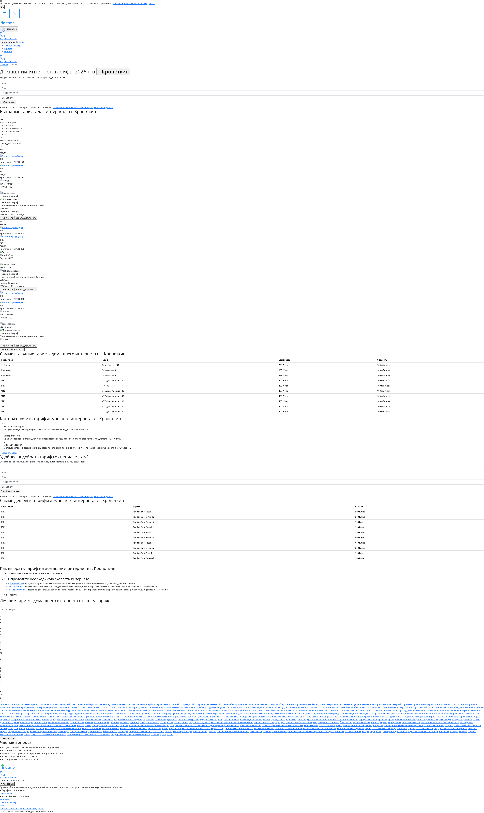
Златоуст (454, 731)
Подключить (7, 217)
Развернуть (12, 594)
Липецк (229, 713)
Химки (376, 716)
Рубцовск (239, 704)
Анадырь (115, 734)
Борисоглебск (57, 707)
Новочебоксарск (149, 725)
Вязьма (443, 728)
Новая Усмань (78, 707)
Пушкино (266, 716)
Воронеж (4, 704)
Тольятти (458, 725)
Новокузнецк (156, 710)
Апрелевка (247, 713)
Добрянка (301, 719)
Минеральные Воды (79, 731)
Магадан (237, 713)
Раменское (277, 716)
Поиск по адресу (12, 45)
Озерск (402, 707)
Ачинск (387, 710)
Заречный (265, 719)
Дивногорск (397, 710)
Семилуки (126, 707)
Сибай (185, 722)
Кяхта (214, 722)
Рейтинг (8, 51)
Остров (37, 722)
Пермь (159, 704)
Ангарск (227, 707)
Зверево (235, 725)
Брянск (416, 704)
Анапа (280, 710)
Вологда (34, 707)
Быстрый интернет (9, 140)
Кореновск (332, 710)
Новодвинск (319, 704)
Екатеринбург (16, 704)
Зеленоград (431, 713)
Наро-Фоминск (180, 716)
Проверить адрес (8, 452)
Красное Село (120, 713)
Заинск (455, 722)
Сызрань (449, 725)
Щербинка (409, 716)
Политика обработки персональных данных (22, 808)
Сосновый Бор (199, 713)
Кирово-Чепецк (242, 710)
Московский (157, 716)
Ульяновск (402, 731)
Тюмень (123, 704)
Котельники (24, 716)
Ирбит (239, 728)
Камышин (5, 707)
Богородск (47, 719)
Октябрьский (166, 722)
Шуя (220, 707)
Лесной (320, 728)
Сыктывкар (299, 722)
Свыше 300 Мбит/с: (17, 589)
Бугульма (439, 722)
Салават (178, 722)
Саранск (366, 722)
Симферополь (325, 722)
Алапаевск (142, 728)
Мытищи (167, 716)
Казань (27, 704)
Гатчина (109, 713)
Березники (291, 719)
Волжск (335, 722)
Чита (163, 707)
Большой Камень (403, 719)
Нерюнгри (385, 722)
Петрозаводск (270, 722)
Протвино (257, 716)
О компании (6, 793)
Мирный (308, 704)
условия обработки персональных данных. (134, 3)
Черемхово (333, 707)
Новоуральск (357, 728)
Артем (391, 719)
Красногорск (53, 716)
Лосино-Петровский (109, 716)
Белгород (376, 704)
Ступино (351, 716)
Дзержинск (68, 719)
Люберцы (136, 716)
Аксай (178, 725)
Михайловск (330, 728)
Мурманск (5, 719)
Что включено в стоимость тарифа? (20, 756)
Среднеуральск (415, 728)
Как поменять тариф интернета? (18, 750)
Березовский (60, 710)
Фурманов (212, 707)
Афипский (298, 710)
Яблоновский (62, 722)
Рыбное (347, 725)
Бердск (141, 719)
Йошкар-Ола (346, 722)
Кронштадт (133, 713)
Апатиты (441, 716)
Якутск (393, 722)
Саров (114, 719)
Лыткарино (125, 716)
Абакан (104, 725)
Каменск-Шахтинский (250, 725)
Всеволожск (91, 713)
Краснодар (36, 704)
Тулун (284, 707)
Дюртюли (114, 722)
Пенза (282, 719)
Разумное (386, 704)
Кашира (460, 713)
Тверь (181, 731)
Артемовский (154, 728)
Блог (2, 805)
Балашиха (258, 713)
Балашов (40, 728)
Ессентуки (24, 731)
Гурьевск (363, 707)
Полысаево (179, 710)
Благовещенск (262, 704)
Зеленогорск (433, 710)
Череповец (44, 707)
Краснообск (160, 719)
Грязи (217, 713)
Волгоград (451, 704)
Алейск (178, 704)
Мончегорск (473, 716)
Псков (44, 722)
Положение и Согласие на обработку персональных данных (83, 107)
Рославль (452, 728)
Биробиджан (138, 707)
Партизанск (466, 719)
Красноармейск (38, 716)
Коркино (472, 731)
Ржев (175, 731)
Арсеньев (382, 719)
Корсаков (95, 728)
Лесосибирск (452, 710)
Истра (453, 713)
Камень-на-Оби (213, 704)
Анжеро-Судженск (37, 710)
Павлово (106, 719)
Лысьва (331, 719)
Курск (72, 713)
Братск (234, 707)
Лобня (95, 716)
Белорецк (98, 722)
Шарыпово (30, 713)
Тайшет (277, 707)
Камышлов (268, 728)
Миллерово (283, 725)
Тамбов (168, 731)
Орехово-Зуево (214, 716)
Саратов (77, 728)
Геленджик (321, 710)
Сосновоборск (17, 713)
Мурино (157, 713)
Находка (456, 719)
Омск (185, 719)
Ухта (315, 722)
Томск (196, 731)
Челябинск (90, 734)
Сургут (331, 731)
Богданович (188, 728)
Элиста (249, 722)
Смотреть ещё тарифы (12, 349)
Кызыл (63, 725)
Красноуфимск (308, 728)
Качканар (279, 728)
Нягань (324, 731)
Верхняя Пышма (202, 728)
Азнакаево (415, 722)
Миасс (27, 734)
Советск (432, 707)
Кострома (264, 710)
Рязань (166, 704)
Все (1, 119)
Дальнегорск (432, 719)
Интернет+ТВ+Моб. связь (12, 128)
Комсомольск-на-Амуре (426, 731)
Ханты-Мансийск (353, 731)
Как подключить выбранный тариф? (20, 759)
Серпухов (310, 716)
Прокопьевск (192, 710)
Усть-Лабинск (377, 710)
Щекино (267, 731)
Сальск (322, 725)
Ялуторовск (375, 731)
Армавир (287, 710)
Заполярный (452, 716)
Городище (472, 704)
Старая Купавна (339, 716)
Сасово (361, 725)
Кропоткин (11, 29)
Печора (290, 722)
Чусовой (373, 719)
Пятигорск (123, 731)
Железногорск (420, 710)
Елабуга (448, 722)
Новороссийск (357, 710)
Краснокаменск (152, 707)
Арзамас (28, 719)
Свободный (275, 704)
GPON (3, 134)
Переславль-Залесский (131, 734)
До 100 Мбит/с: (15, 583)
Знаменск (366, 704)
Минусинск (465, 710)
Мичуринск (147, 731)
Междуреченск (135, 710)
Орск (236, 719)
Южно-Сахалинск (128, 728)
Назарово (476, 710)
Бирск (106, 722)
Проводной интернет (10, 143)
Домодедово (358, 713)
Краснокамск (313, 719)
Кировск (463, 716)
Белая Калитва (196, 725)
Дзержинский (320, 713)
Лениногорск (6, 725)
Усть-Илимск (312, 707)
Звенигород (419, 713)
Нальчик (241, 722)
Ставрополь (135, 731)
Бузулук (203, 719)
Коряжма (299, 704)
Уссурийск (14, 722)
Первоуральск (372, 728)
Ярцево (3, 731)
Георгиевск (13, 731)
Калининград (374, 707)
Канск (443, 710)
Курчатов (79, 713)
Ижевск (80, 725)
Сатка (41, 734)
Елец (222, 713)
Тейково (203, 707)
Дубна (368, 713)
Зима (241, 707)
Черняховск (442, 707)
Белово (50, 710)
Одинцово (202, 716)
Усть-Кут (323, 707)
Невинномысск (110, 731)
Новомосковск (233, 731)
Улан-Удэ (221, 722)
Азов (172, 725)
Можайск (145, 716)
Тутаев (163, 734)
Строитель (407, 704)
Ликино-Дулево (84, 716)
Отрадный (425, 725)
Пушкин (175, 713)
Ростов (146, 734)
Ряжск (354, 725)
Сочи (367, 710)
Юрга (208, 710)
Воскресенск (288, 713)
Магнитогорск (16, 734)
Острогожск (106, 707)
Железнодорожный (392, 713)
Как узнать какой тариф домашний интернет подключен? (30, 747)
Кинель (387, 725)
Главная (4, 64)
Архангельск (288, 704)
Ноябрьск (315, 731)
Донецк (227, 725)
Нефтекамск (153, 722)
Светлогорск (412, 707)
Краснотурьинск (292, 728)
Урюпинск (15, 707)
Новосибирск (87, 704)
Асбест (165, 728)
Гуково (219, 725)
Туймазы (206, 722)
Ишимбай (124, 722)
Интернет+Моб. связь (11, 131)
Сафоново (462, 728)
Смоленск (472, 728)
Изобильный (50, 731)
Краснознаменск (390, 707)
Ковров (434, 704)
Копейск (463, 731)
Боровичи (123, 719)
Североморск (17, 719)
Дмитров (332, 713)
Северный (396, 704)
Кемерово (81, 710)
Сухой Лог (428, 728)
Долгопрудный (344, 713)
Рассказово (158, 731)
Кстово (88, 719)
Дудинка (408, 710)
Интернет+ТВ (6, 125)
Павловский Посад (232, 716)
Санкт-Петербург (146, 704)
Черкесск (258, 722)
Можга (88, 725)
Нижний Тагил (344, 728)
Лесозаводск (445, 719)
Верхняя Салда (218, 728)
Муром (442, 704)
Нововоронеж (92, 707)
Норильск (5, 713)
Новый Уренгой (302, 731)
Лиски (67, 707)
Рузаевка (357, 722)
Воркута (281, 722)
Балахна (37, 719)
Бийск (193, 704)
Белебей (89, 722)
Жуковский (407, 713)
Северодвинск (333, 704)
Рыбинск (155, 734)
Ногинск (192, 716)
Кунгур (323, 719)
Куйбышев (172, 719)
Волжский (462, 704)
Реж (399, 728)
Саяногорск (113, 725)
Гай (209, 719)
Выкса (60, 719)
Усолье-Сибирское (296, 707)
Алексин (203, 731)
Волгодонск (210, 725)
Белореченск (309, 710)
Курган (39, 713)
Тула (252, 731)
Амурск (411, 731)
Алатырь (136, 725)
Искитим (150, 719)
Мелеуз (143, 722)
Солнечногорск (323, 716)
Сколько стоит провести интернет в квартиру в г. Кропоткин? (32, 753)
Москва (58, 704)
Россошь (116, 707)
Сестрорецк (186, 713)
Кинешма (187, 707)
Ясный (243, 719)
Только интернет (8, 122)
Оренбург (229, 719)
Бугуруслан (193, 719)
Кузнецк (275, 719)
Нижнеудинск (259, 707)
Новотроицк (217, 719)
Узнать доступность (26, 217)
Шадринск (49, 713)
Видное (278, 713)
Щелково (398, 716)
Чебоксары (163, 725)
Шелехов (344, 707)
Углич (170, 734)
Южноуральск (103, 734)
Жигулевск (378, 725)
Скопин (368, 725)
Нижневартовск (286, 731)
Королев (13, 716)
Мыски (146, 710)
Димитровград (389, 731)
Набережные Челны (37, 725)
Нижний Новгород (71, 704)
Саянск (269, 707)
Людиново (460, 707)
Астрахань (345, 704)
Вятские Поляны (220, 710)
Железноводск (37, 731)
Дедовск (310, 713)
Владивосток (418, 719)
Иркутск (248, 707)
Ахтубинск (356, 704)
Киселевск (92, 710)
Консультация (8, 42)
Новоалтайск (227, 704)
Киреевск (221, 731)
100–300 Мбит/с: (16, 586)
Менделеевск (20, 725)
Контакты (4, 799)
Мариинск (122, 710)
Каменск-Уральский (253, 728)
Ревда (393, 728)
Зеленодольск (466, 722)
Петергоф (166, 713)
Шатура (390, 716)
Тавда (436, 728)
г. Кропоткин (113, 71)
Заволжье (79, 719)
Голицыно (300, 713)
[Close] (1, 1)
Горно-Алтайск (77, 722)
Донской (212, 731)
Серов (404, 728)
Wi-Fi (2, 137)
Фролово (25, 707)
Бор (54, 719)
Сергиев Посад (297, 716)
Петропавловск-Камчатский (14, 710)
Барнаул (186, 704)
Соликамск (340, 719)
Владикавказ (403, 722)
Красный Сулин (269, 725)
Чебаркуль (79, 734)
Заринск (201, 704)
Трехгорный (60, 734)
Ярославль (132, 704)
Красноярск (48, 704)
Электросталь (421, 716)
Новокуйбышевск (400, 725)
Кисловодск (63, 731)
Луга (150, 713)
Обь (180, 719)
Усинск (308, 722)
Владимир (425, 704)
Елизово (479, 707)
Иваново (177, 707)
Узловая (258, 731)
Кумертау (134, 722)
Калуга (451, 707)
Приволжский (66, 728)
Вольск (48, 728)
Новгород (133, 719)
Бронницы (269, 713)
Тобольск (339, 731)
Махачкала (231, 722)
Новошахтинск (311, 725)
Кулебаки (96, 719)
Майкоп (52, 722)
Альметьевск (427, 722)
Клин (477, 713)
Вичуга (169, 707)
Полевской (384, 728)
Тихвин (210, 713)
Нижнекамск (53, 725)
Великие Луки (26, 722)
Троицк (359, 716)
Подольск (246, 716)
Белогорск (250, 704)
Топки (202, 710)
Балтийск (353, 707)
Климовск (469, 713)
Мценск (250, 719)
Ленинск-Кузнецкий (107, 710)
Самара (114, 704)
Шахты (339, 725)
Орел (257, 719)
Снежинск (49, 734)
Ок (2, 7)
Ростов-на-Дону (102, 704)
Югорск (365, 731)
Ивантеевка (443, 713)
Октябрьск (414, 725)
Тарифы (8, 48)
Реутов (286, 716)
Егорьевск (377, 713)
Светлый (423, 707)
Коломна (4, 716)
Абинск (272, 710)
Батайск (185, 725)
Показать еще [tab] (8, 738)
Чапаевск (468, 725)
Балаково (30, 728)
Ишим (274, 731)
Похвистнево (437, 725)
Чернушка (364, 719)
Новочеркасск (296, 725)
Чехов (383, 716)
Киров (231, 710)
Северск (188, 731)
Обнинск (470, 707)
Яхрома (432, 716)
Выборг (101, 713)
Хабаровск (444, 731)
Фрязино (368, 716)
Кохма (195, 707)
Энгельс (86, 728)
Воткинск (71, 725)
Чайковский (352, 719)
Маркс (55, 728)
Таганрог (330, 725)
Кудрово (143, 713)
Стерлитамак (195, 722)
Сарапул (96, 725)
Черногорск (126, 725)
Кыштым (4, 734)
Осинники (169, 710)
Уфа (172, 704)
